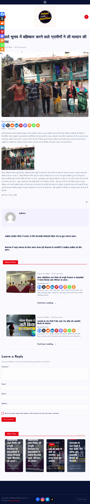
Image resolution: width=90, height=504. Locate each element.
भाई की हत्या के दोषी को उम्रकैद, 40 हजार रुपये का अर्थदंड (34, 455)
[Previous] (79, 433)
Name (4, 384)
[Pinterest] (21, 125)
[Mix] (29, 125)
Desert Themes (15, 500)
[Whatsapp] (34, 125)
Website (4, 403)
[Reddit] (12, 125)
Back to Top (82, 499)
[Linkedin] (16, 125)
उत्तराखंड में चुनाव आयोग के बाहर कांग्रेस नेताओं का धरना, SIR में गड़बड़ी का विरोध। (76, 452)
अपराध (30, 444)
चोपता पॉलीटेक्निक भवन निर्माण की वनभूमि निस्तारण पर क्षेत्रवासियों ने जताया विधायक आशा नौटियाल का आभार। (13, 449)
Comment (5, 367)
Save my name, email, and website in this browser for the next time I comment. (32, 413)
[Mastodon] (25, 125)
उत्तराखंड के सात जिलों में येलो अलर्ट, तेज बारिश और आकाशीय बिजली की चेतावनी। (55, 452)
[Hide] (1, 53)
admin (22, 213)
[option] (14, 455)
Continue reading (45, 303)
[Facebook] (4, 125)
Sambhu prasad (12, 466)
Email (4, 394)
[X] (8, 125)
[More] (38, 125)
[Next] (83, 433)
